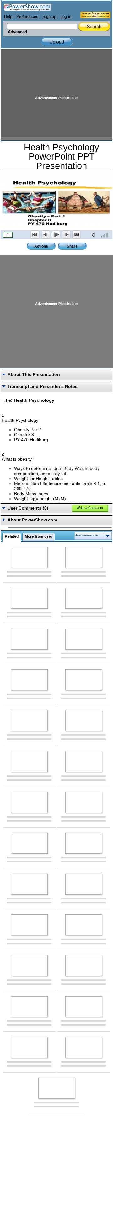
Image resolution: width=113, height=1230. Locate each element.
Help (8, 16)
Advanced (17, 32)
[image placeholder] (29, 557)
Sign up (49, 16)
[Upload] (57, 41)
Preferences (27, 16)
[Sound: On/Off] (94, 234)
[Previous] (45, 234)
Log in (65, 16)
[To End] (76, 234)
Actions (41, 246)
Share (72, 246)
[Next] (66, 234)
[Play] (56, 234)
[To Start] (35, 234)
